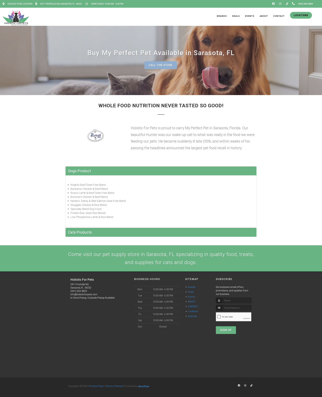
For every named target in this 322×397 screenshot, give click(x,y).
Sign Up (226, 330)
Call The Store (161, 65)
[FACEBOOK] (273, 4)
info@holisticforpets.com (83, 294)
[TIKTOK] (287, 4)
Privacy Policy (96, 386)
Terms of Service (114, 386)
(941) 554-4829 (78, 291)
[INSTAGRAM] (280, 4)
